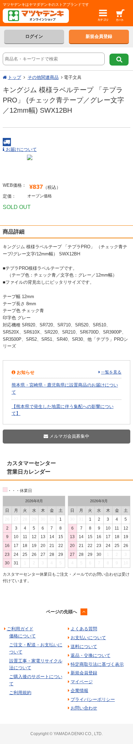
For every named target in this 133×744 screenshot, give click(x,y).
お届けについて (20, 149)
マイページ (82, 681)
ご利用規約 (20, 692)
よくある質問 (84, 628)
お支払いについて (88, 637)
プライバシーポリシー (93, 699)
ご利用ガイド (20, 628)
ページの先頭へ (61, 611)
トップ (14, 77)
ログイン (34, 36)
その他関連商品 (43, 77)
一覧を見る (111, 372)
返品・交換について (90, 655)
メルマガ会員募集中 (68, 436)
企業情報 (79, 690)
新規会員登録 (99, 36)
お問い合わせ (84, 708)
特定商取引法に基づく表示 (97, 664)
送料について (84, 646)
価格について (22, 635)
